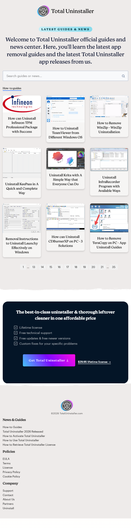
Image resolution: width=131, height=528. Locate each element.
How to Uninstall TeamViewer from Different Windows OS (65, 132)
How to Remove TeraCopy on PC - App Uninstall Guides (109, 242)
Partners (8, 503)
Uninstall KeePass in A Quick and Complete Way (22, 188)
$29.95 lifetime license (94, 361)
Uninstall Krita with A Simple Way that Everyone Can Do (65, 179)
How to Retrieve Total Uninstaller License (29, 444)
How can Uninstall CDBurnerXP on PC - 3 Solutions (65, 241)
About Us (9, 499)
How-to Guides (12, 427)
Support (8, 490)
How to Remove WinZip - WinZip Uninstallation (109, 127)
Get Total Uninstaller (47, 360)
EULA (6, 458)
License (8, 467)
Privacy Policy (11, 472)
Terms (7, 463)
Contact (8, 495)
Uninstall (8, 508)
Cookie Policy (11, 476)
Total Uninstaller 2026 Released (23, 431)
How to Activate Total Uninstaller (24, 435)
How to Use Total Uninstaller (21, 440)
